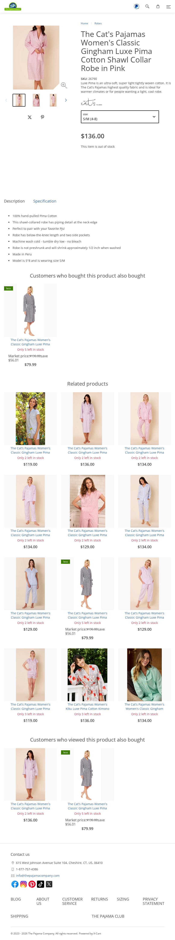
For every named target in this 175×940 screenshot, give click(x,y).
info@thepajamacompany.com (38, 875)
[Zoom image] (64, 86)
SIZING (123, 899)
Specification (44, 201)
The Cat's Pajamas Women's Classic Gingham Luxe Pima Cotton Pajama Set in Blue (144, 535)
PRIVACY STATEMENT (153, 901)
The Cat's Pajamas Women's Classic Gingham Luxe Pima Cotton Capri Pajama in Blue (30, 617)
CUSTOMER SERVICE (72, 901)
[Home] (10, 6)
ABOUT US (42, 901)
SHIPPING (19, 916)
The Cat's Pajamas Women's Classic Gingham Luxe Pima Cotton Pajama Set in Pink (144, 452)
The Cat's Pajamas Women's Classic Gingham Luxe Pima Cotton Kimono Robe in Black (30, 344)
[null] (30, 117)
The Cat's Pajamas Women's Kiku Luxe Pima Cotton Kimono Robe (87, 708)
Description (14, 201)
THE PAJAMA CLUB (108, 916)
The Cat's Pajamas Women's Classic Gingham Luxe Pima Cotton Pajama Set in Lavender (30, 535)
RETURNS (99, 899)
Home (84, 23)
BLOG (16, 899)
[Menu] (168, 6)
